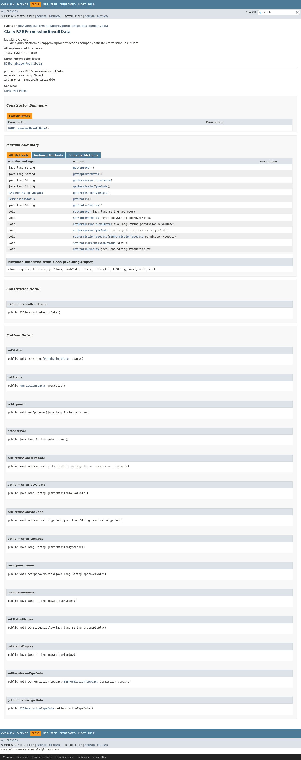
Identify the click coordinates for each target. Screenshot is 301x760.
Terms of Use (99, 757)
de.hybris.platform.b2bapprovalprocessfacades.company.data (63, 25)
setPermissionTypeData (90, 236)
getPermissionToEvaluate (92, 180)
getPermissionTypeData (90, 192)
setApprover (82, 211)
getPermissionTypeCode (90, 186)
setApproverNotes (86, 217)
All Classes (9, 11)
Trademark (83, 757)
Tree (54, 4)
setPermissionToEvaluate (92, 224)
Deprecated (67, 4)
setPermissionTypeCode (90, 230)
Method (54, 16)
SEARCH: (251, 12)
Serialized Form (15, 90)
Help (91, 4)
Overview (7, 4)
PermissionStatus (22, 199)
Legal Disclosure (64, 757)
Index (82, 4)
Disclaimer (23, 757)
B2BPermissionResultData (23, 63)
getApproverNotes (86, 174)
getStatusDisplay (86, 205)
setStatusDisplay (86, 249)
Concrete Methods (83, 155)
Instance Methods (48, 155)
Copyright (8, 757)
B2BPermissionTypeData (26, 192)
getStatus (80, 199)
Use (45, 4)
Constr (42, 16)
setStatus (80, 243)
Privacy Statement (42, 757)
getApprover (82, 167)
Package (22, 4)
